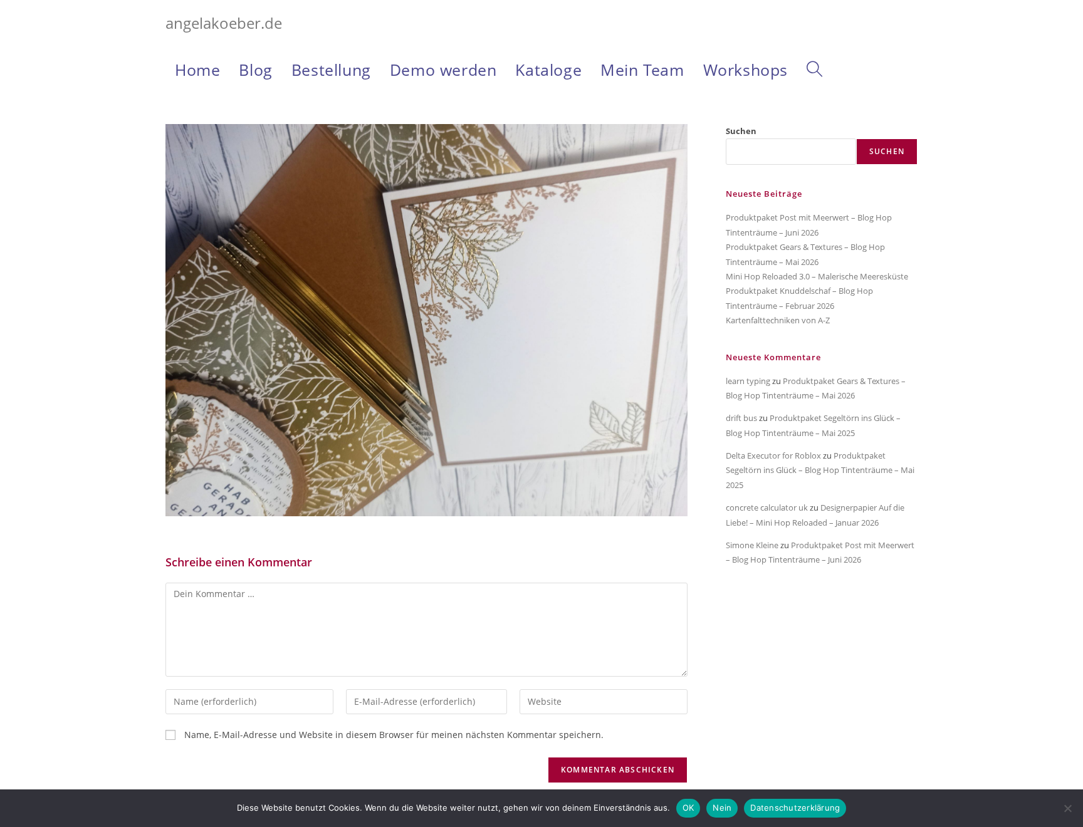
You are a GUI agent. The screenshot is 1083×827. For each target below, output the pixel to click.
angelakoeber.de (223, 23)
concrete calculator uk (767, 507)
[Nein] (1067, 808)
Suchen (741, 131)
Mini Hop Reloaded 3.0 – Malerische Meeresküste (817, 276)
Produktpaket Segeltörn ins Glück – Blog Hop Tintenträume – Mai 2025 (820, 470)
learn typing (748, 381)
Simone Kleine (752, 545)
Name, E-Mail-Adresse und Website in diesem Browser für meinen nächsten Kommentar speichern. (394, 735)
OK (688, 808)
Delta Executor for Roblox (773, 455)
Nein (722, 808)
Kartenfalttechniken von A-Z (778, 320)
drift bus (741, 418)
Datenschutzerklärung (795, 808)
